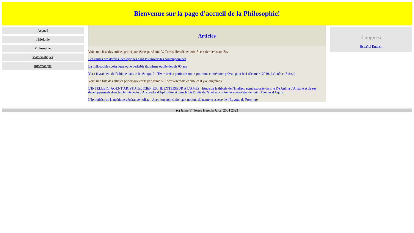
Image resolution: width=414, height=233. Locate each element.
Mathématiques (42, 57)
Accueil (43, 30)
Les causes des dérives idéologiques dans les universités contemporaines (137, 59)
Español (365, 46)
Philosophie (43, 48)
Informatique (43, 66)
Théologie (43, 39)
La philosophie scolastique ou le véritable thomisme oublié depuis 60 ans (137, 66)
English (377, 46)
